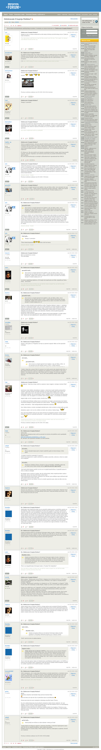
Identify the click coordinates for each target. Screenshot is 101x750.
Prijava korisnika (87, 27)
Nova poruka (74, 18)
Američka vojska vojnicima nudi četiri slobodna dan (90, 186)
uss (6, 32)
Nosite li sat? (87, 52)
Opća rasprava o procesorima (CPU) (89, 102)
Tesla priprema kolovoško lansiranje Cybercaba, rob (90, 183)
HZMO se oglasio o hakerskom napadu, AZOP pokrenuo (90, 213)
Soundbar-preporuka (89, 164)
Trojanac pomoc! (88, 53)
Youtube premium (88, 118)
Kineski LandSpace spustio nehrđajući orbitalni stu (90, 56)
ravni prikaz (64, 25)
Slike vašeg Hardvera (89, 64)
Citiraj (73, 36)
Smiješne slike (87, 104)
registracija (64, 14)
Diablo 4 (86, 146)
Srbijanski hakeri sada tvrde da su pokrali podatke (91, 177)
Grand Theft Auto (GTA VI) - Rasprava (91, 44)
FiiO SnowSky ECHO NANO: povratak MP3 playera (89, 49)
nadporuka (74, 229)
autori (90, 14)
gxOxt (7, 691)
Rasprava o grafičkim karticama (89, 72)
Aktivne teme (85, 40)
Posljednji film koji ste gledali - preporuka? (91, 123)
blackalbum (8, 122)
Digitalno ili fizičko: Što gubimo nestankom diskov (90, 201)
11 (23, 198)
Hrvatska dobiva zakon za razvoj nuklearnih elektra (90, 206)
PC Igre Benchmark (89, 190)
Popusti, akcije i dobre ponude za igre (89, 130)
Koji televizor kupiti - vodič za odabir (90, 74)
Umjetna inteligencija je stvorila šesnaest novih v (90, 91)
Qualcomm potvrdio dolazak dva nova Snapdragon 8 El (91, 203)
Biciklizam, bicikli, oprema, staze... (90, 62)
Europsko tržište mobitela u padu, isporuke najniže (90, 94)
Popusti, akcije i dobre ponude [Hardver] (89, 195)
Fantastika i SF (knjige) (89, 138)
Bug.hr (6, 14)
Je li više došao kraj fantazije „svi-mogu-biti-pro (90, 193)
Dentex (7, 355)
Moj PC (7, 67)
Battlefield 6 (87, 173)
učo (6, 164)
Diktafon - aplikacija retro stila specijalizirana (90, 149)
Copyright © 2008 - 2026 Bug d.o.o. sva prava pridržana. (50, 749)
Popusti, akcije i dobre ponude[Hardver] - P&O (90, 171)
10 (27, 484)
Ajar (6, 382)
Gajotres (7, 488)
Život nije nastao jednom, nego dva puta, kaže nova (90, 106)
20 (27, 160)
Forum (11, 14)
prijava (59, 14)
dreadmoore (8, 52)
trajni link (75, 48)
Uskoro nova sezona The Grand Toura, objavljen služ (90, 109)
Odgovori (73, 34)
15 (15, 25)
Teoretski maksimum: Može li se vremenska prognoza (91, 120)
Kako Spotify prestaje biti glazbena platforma (90, 85)
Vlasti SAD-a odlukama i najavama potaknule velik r (90, 158)
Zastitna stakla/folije (89, 114)
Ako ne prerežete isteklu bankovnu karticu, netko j (90, 155)
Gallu (6, 341)
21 (23, 160)
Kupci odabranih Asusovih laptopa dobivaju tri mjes (90, 143)
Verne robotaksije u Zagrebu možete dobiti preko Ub (91, 66)
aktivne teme (71, 14)
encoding (8, 322)
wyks (6, 267)
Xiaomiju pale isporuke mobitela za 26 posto (89, 140)
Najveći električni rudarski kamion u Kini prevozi (90, 166)
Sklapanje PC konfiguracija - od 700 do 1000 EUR (91, 116)
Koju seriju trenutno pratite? (90, 137)
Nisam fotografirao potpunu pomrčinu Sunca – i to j (90, 223)
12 (23, 600)
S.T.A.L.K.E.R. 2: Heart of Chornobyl (90, 82)
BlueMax (7, 507)
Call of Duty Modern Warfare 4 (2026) (91, 112)
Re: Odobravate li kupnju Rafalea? (30, 52)
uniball (7, 446)
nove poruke (85, 14)
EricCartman (9, 70)
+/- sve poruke (55, 25)
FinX (6, 100)
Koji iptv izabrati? (88, 210)
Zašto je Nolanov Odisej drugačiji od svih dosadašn (90, 77)
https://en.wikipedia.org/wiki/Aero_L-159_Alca (33, 437)
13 (11, 25)
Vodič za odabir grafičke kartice (90, 189)
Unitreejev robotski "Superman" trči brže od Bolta (90, 180)
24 (23, 526)
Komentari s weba (19, 14)
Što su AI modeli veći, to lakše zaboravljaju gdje (90, 168)
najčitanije (78, 14)
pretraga (95, 14)
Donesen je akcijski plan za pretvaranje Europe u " (90, 80)
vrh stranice (95, 747)
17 (23, 229)
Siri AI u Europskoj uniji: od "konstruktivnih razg (90, 132)
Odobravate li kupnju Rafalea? (63, 28)
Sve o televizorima (88, 100)
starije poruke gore (73, 25)
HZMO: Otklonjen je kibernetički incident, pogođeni (89, 152)
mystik (7, 577)
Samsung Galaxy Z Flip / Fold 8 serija (90, 209)
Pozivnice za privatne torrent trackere (89, 97)
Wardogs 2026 (87, 125)
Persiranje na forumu (89, 174)
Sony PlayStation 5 (88, 99)
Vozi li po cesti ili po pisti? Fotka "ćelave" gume (90, 127)
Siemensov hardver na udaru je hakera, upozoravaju (89, 161)
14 (13, 25)
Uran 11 (7, 253)
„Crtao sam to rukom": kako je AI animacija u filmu (91, 135)
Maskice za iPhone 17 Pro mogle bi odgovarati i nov (90, 220)
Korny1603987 (9, 671)
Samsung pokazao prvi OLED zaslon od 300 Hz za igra (90, 88)
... (9, 25)
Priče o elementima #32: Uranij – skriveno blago (90, 46)
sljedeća (19, 25)
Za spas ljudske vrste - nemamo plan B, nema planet (89, 217)
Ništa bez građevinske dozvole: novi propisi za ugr (90, 69)
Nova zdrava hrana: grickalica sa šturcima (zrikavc (89, 59)
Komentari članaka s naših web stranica (37, 14)
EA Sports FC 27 (88, 145)
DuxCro (7, 293)
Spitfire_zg (8, 142)
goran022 (8, 185)
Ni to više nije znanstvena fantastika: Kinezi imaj (90, 198)
